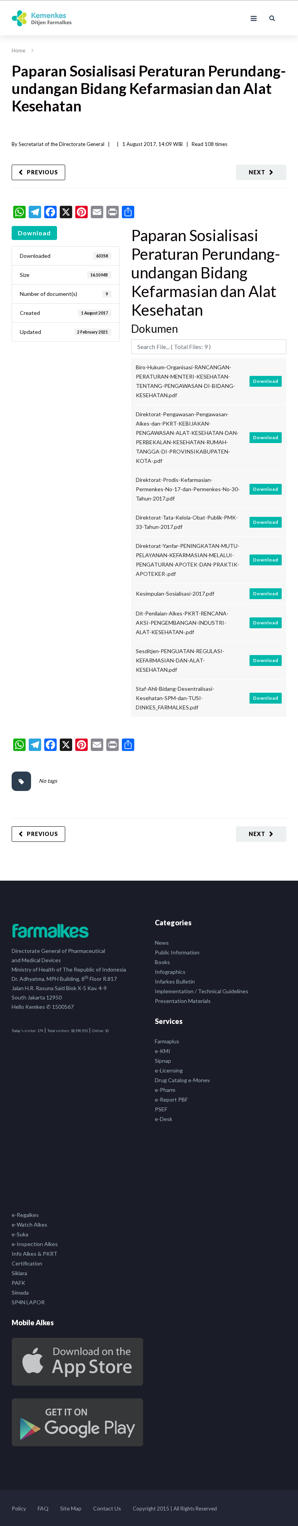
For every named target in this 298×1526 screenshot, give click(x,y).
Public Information (177, 952)
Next (257, 172)
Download (34, 232)
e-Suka (20, 1234)
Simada (20, 1292)
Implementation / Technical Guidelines (201, 991)
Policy (19, 1508)
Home (18, 50)
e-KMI (162, 1051)
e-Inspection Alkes (35, 1244)
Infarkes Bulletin (175, 981)
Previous (42, 172)
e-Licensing (169, 1070)
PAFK (18, 1282)
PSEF (161, 1109)
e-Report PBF (171, 1099)
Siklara (19, 1273)
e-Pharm (165, 1089)
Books (162, 962)
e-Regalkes (25, 1214)
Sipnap (163, 1060)
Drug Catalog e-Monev (182, 1080)
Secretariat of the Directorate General (61, 144)
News (162, 942)
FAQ (43, 1508)
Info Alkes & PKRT (34, 1253)
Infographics (170, 971)
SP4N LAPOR (28, 1302)
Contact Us (107, 1508)
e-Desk (163, 1119)
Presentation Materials (183, 1001)
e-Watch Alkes (29, 1224)
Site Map (70, 1508)
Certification (27, 1263)
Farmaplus (167, 1041)
